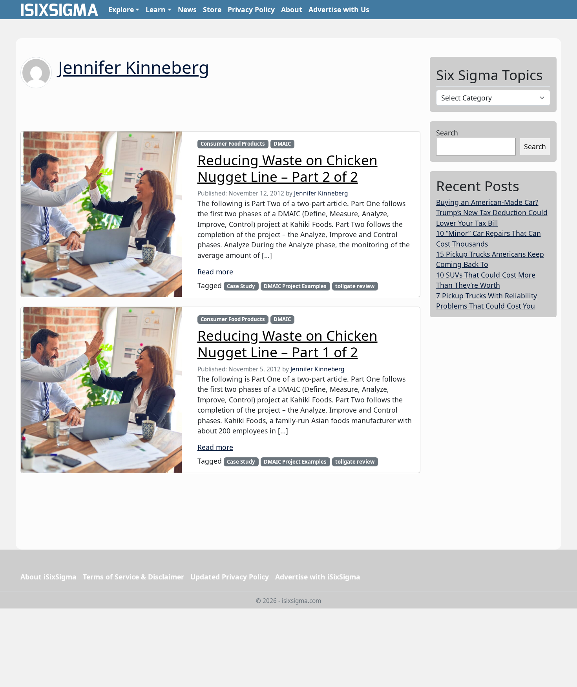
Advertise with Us (339, 9)
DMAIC (282, 143)
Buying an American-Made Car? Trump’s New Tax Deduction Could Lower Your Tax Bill (492, 212)
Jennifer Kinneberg (133, 67)
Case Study (241, 286)
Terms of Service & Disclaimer (133, 576)
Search (447, 132)
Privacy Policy (251, 9)
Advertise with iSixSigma (317, 576)
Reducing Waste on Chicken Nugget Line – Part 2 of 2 (287, 168)
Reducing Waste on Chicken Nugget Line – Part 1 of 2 (287, 343)
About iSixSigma (48, 576)
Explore (121, 9)
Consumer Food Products (233, 143)
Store (212, 9)
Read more (215, 271)
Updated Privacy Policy (229, 576)
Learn (156, 9)
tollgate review (354, 286)
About (291, 9)
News (187, 9)
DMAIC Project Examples (295, 286)
